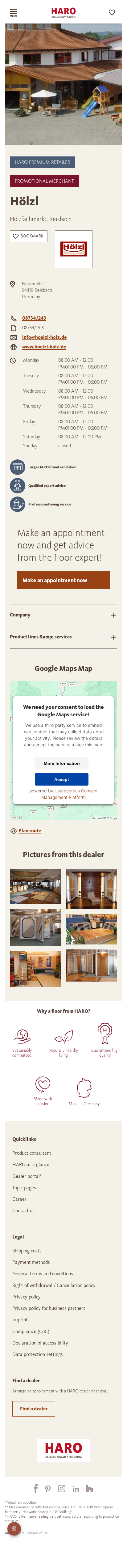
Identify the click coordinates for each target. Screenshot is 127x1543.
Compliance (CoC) (30, 1331)
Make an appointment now (55, 580)
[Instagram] (58, 1488)
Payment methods (31, 1262)
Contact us (23, 1210)
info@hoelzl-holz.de (44, 337)
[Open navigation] (19, 12)
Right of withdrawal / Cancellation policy (54, 1285)
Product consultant (31, 1153)
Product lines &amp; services (41, 637)
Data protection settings (37, 1354)
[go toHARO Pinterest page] (44, 1488)
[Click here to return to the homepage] (63, 12)
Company (20, 615)
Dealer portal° (27, 1176)
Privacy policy (26, 1297)
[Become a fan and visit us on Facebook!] (32, 1488)
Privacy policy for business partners (48, 1308)
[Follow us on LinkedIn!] (72, 1488)
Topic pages (24, 1188)
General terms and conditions (42, 1274)
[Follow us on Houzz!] (86, 1488)
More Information (62, 763)
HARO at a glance (30, 1164)
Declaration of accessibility (40, 1343)
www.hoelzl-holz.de (44, 347)
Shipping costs (27, 1251)
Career (19, 1199)
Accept (61, 779)
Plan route (29, 830)
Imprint (20, 1320)
